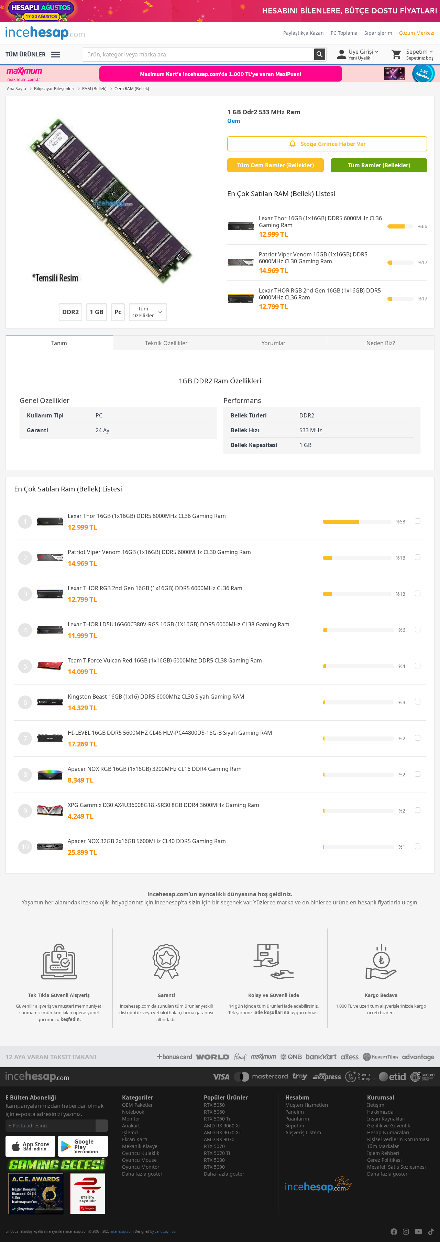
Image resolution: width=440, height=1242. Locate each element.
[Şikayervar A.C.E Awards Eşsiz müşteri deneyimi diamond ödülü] (35, 1193)
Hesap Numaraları (388, 1132)
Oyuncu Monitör (141, 1167)
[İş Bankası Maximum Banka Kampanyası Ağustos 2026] (220, 73)
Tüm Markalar (383, 1146)
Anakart (131, 1125)
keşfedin (70, 1019)
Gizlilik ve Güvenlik (388, 1125)
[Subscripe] (102, 1125)
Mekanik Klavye (139, 1146)
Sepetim (294, 1125)
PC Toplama (344, 33)
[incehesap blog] (319, 1164)
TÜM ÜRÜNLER (26, 54)
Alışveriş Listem (303, 1132)
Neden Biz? (380, 343)
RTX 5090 (214, 1167)
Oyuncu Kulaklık (140, 1153)
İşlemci (130, 1132)
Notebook (133, 1111)
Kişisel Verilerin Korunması (398, 1139)
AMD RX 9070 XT (222, 1132)
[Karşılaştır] (417, 521)
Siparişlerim (378, 33)
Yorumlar (274, 343)
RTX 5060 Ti (217, 1118)
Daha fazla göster (142, 1173)
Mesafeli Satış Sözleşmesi (396, 1167)
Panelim (294, 1111)
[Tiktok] (431, 1231)
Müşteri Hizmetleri (306, 1105)
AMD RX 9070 (219, 1139)
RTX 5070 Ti (217, 1153)
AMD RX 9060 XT (222, 1125)
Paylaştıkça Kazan (303, 33)
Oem (233, 121)
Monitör (131, 1118)
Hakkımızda (380, 1111)
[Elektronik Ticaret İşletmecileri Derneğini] (392, 1077)
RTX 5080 (214, 1160)
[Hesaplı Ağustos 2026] (220, 11)
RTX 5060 (214, 1111)
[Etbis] (87, 1193)
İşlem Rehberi (383, 1153)
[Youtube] (418, 1231)
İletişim (375, 1105)
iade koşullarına (271, 1012)
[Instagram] (406, 1231)
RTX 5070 (214, 1146)
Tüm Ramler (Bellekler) (379, 165)
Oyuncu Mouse (139, 1160)
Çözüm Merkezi (416, 33)
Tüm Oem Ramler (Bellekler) (275, 165)
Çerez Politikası (384, 1160)
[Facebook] (393, 1231)
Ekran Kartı (134, 1139)
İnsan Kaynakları (386, 1118)
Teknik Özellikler (166, 343)
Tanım (59, 343)
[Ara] (319, 54)
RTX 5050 (214, 1105)
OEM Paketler (137, 1105)
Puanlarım (297, 1118)
